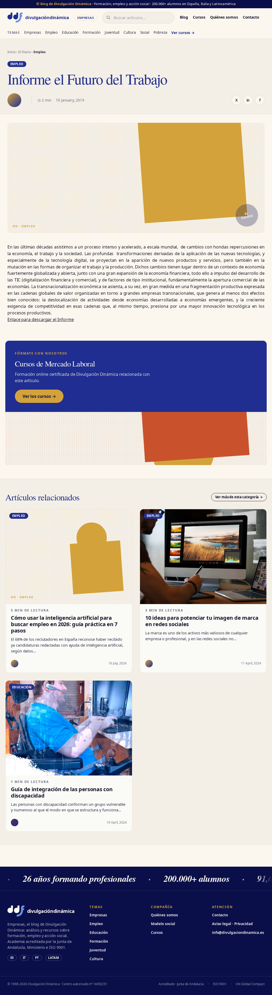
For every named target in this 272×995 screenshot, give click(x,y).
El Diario (24, 52)
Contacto (251, 17)
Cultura (130, 32)
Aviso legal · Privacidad (232, 923)
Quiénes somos (224, 17)
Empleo (51, 32)
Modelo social (163, 923)
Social (145, 32)
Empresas (32, 32)
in (248, 100)
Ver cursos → (182, 32)
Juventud (112, 32)
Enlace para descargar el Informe (40, 319)
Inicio (11, 52)
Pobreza (160, 32)
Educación (70, 32)
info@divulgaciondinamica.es (238, 932)
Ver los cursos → (39, 396)
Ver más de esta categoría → (239, 497)
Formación (91, 32)
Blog (184, 17)
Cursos (199, 17)
